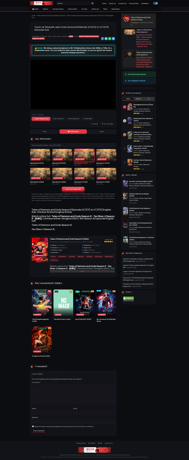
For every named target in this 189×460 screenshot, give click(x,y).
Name (34, 408)
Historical (98, 256)
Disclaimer (145, 3)
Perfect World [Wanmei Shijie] (142, 161)
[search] (92, 3)
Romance (54, 260)
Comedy (72, 256)
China (60, 250)
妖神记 (38, 218)
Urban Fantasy (133, 200)
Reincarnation (147, 244)
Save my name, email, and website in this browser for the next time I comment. (64, 426)
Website (35, 417)
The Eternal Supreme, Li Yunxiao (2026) (141, 238)
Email (75, 408)
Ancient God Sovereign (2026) (141, 181)
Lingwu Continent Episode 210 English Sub (137, 271)
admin (71, 36)
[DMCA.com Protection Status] (128, 301)
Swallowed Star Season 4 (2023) (143, 119)
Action (53, 256)
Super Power (147, 198)
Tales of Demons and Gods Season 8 (72, 216)
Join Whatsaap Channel (137, 74)
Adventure (62, 256)
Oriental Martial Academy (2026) (139, 195)
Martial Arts (139, 215)
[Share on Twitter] (106, 39)
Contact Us (122, 3)
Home (104, 3)
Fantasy (89, 256)
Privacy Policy (134, 3)
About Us (112, 3)
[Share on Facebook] (102, 39)
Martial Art (109, 256)
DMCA (100, 443)
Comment (36, 382)
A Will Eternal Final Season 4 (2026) (140, 209)
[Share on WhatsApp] (110, 39)
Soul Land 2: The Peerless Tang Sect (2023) (143, 147)
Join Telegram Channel (136, 81)
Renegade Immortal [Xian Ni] (143, 106)
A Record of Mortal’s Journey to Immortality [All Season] (142, 133)
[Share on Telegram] (113, 39)
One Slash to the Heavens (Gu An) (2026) (140, 224)
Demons (81, 256)
